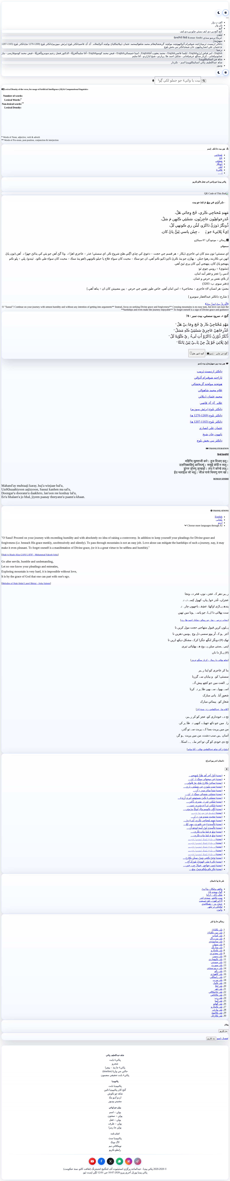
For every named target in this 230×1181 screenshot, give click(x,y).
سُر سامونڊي (215, 941)
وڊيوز (219, 65)
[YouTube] (92, 1161)
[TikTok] (137, 1161)
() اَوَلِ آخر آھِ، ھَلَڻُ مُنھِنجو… (205, 775)
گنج (220, 28)
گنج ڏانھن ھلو (197, 353)
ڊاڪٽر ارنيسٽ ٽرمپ (212, 44)
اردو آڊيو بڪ (115, 1097)
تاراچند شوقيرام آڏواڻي (191, 44)
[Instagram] (128, 1161)
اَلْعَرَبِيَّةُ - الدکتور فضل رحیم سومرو (60, 53)
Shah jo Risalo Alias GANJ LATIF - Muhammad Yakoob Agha (30, 554)
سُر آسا (218, 1000)
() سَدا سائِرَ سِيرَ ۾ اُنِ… (207, 790)
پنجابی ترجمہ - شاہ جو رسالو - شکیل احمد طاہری (204, 620)
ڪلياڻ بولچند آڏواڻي (107, 44)
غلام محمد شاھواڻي (145, 44)
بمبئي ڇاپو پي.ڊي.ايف (191, 31)
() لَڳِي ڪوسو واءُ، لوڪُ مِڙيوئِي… (202, 809)
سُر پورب (217, 980)
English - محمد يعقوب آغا (162, 53)
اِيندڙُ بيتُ (211, 304)
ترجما (219, 50)
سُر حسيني (216, 962)
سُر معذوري (216, 953)
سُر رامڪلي (216, 977)
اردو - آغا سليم (139, 56)
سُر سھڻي (217, 944)
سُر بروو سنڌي (214, 968)
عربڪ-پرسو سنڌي (212, 37)
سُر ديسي (217, 956)
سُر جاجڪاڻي (215, 992)
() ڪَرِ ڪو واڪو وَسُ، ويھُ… (205, 869)
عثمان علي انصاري (211, 47)
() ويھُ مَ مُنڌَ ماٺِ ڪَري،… (206, 831)
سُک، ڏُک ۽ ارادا (214, 895)
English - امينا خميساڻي (136, 53)
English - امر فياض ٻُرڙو (209, 53)
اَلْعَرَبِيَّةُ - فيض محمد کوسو (28, 53)
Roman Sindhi (195, 37)
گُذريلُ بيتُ (221, 304)
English (218, 516)
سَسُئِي (218, 161)
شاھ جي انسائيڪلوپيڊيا (210, 59)
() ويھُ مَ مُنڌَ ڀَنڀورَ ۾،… (205, 839)
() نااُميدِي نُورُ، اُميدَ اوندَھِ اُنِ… (204, 828)
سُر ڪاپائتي (216, 995)
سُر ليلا (218, 986)
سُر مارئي (217, 1009)
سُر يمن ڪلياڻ (214, 932)
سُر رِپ (218, 998)
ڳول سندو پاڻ (215, 892)
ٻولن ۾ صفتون (115, 1116)
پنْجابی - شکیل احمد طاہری (175, 56)
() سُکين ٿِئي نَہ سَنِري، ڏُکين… (204, 801)
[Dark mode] (219, 13)
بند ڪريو (223, 1031)
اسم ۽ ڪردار (178, 62)
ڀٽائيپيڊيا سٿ (115, 1138)
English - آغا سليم (87, 53)
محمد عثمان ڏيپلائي (126, 44)
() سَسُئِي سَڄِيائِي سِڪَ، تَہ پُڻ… (203, 794)
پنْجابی (219, 519)
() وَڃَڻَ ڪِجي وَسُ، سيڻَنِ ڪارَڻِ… (202, 858)
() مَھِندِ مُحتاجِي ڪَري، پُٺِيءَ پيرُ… (203, 820)
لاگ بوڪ (115, 1142)
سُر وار (218, 25)
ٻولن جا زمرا (115, 1127)
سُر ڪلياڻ (217, 929)
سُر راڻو (218, 971)
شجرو (115, 1063)
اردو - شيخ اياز (154, 56)
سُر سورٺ (216, 965)
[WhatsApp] (119, 1161)
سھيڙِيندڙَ (217, 41)
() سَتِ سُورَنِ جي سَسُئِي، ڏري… (202, 786)
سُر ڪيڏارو (216, 950)
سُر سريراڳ (216, 938)
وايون (219, 909)
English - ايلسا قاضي (186, 53)
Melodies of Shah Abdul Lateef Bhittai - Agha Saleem (26, 583)
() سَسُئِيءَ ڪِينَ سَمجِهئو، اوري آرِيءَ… (200, 798)
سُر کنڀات (217, 935)
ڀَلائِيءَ (219, 170)
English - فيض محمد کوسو (110, 53)
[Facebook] (101, 1161)
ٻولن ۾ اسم (115, 1112)
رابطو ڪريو (115, 1150)
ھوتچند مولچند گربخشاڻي (167, 44)
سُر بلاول (217, 983)
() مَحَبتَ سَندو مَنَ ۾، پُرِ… (206, 816)
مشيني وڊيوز (115, 1101)
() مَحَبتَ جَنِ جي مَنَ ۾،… (206, 813)
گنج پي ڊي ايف (210, 31)
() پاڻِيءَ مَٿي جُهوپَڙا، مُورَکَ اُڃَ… (203, 861)
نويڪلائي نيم (115, 1146)
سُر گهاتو (217, 1003)
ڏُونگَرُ (219, 164)
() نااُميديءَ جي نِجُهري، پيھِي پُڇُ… (203, 824)
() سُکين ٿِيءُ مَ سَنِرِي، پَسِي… (204, 805)
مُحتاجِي (218, 155)
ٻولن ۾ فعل (115, 1120)
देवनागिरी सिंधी (180, 37)
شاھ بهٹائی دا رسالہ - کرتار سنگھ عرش (209, 660)
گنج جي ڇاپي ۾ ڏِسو (218, 353)
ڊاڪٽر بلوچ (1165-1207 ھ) (206, 421)
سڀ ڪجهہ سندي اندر (211, 898)
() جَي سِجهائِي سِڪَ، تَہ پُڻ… (205, 779)
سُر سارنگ (216, 947)
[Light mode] (226, 13)
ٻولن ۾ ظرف (115, 1123)
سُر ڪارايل (216, 1015)
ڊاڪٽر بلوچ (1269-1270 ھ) (38, 44)
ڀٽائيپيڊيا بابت (115, 1086)
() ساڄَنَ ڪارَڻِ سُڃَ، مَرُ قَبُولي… (203, 783)
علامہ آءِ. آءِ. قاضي (88, 44)
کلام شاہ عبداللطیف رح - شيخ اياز (212, 709)
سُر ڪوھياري (215, 959)
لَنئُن (220, 167)
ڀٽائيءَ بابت (115, 1060)
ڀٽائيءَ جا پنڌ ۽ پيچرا (115, 1067)
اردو (220, 522)
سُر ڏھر (218, 989)
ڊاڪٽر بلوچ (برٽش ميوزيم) (65, 44)
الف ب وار (217, 22)
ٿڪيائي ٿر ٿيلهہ (214, 906)
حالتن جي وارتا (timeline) (115, 1071)
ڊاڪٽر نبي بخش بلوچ (174, 47)
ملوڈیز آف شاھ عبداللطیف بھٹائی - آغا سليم (208, 749)
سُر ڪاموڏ (217, 1012)
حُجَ (220, 158)
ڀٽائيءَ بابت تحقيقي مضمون (115, 1075)
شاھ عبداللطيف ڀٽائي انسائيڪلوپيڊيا (204, 62)
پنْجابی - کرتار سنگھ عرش (202, 56)
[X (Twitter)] (110, 1161)
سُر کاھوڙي (216, 974)
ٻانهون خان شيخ (193, 47)
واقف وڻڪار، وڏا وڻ (212, 889)
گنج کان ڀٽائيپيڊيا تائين (115, 1090)
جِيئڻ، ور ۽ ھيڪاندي (212, 904)
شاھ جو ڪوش (115, 1093)
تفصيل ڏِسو (223, 1038)
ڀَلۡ (220, 173)
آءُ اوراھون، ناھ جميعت (210, 901)
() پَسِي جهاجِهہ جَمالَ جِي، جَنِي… (202, 865)
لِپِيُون (219, 34)
